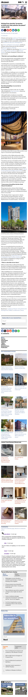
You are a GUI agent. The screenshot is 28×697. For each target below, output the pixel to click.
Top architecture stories (9, 572)
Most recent (17, 574)
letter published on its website (11, 45)
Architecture (16, 310)
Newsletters (5, 346)
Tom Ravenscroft (5, 33)
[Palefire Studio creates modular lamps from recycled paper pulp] (20, 2)
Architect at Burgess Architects (13, 670)
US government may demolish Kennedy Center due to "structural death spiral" (14, 585)
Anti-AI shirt (20, 684)
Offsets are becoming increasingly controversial (14, 169)
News (22, 310)
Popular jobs (5, 647)
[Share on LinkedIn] (13, 30)
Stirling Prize (4, 310)
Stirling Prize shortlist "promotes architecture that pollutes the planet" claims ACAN (13, 25)
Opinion (3, 342)
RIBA (13, 39)
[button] (23, 2)
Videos (3, 344)
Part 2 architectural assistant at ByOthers (13, 661)
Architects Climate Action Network (16, 308)
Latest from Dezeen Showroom (11, 442)
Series (3, 339)
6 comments (4, 35)
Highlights (8, 682)
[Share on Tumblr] (16, 30)
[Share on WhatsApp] (18, 30)
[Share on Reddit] (10, 30)
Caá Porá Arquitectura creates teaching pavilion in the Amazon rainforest (13, 602)
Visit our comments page (7, 528)
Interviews (4, 340)
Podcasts (4, 347)
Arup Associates (15, 91)
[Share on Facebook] (2, 30)
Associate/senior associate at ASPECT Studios (12, 666)
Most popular (5, 574)
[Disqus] (14, 550)
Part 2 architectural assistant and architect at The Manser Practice (14, 651)
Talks (3, 343)
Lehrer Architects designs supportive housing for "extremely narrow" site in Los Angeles (14, 596)
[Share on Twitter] (5, 30)
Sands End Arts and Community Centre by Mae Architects (11, 256)
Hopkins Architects (11, 51)
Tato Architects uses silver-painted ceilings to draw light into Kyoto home (14, 591)
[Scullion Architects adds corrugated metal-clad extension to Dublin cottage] (19, 2)
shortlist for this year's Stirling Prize (12, 42)
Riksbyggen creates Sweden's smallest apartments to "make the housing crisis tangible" (14, 579)
